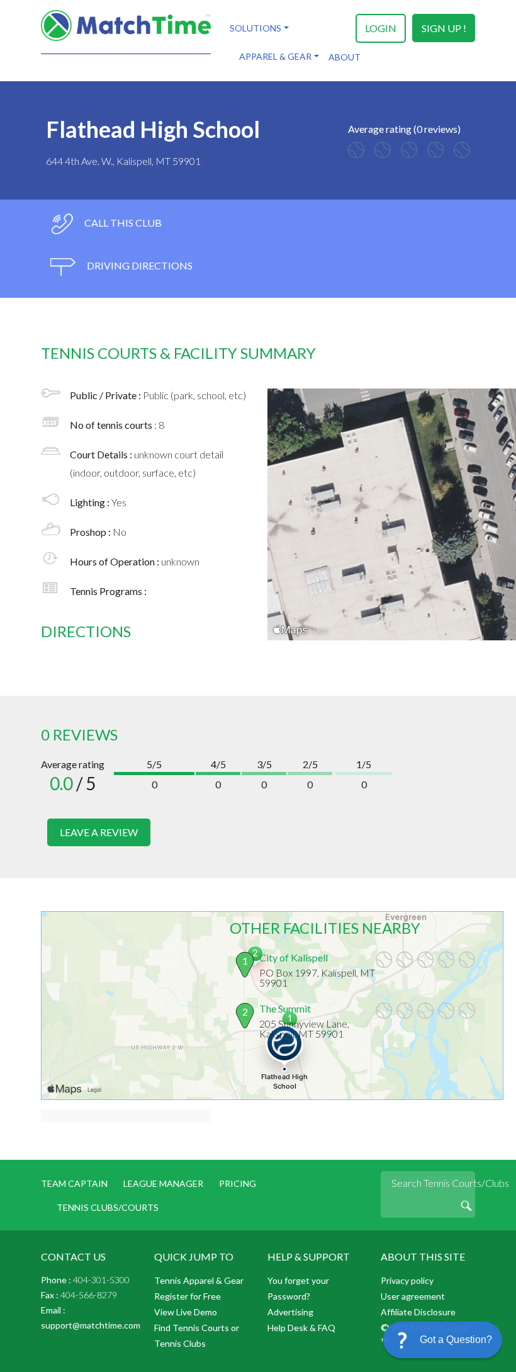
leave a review (99, 832)
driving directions (139, 265)
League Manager (163, 1183)
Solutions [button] (255, 28)
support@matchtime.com (90, 1325)
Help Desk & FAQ (301, 1327)
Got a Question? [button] (456, 1339)
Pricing (237, 1183)
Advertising (290, 1312)
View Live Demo (185, 1312)
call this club (122, 223)
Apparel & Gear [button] (275, 56)
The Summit (285, 1008)
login (380, 28)
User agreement (413, 1296)
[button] (442, 1340)
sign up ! (444, 28)
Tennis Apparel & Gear (199, 1280)
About (344, 57)
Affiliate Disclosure (418, 1312)
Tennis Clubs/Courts (108, 1207)
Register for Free (187, 1296)
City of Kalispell (293, 957)
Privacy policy (407, 1280)
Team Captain (74, 1183)
